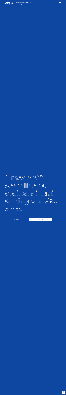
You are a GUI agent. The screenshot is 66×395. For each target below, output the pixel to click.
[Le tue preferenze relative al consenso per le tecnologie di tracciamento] (63, 392)
